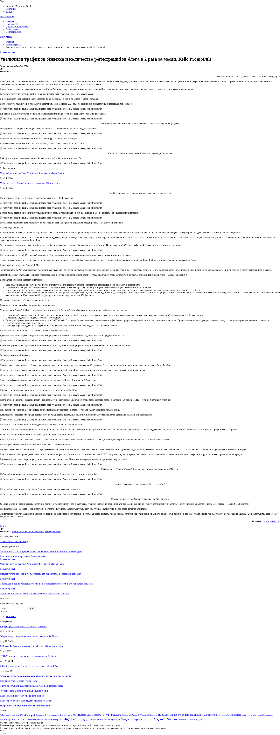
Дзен (161, 714)
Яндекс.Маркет (166, 719)
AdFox (2, 715)
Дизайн (169, 714)
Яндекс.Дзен (114, 720)
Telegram (96, 715)
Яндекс (69, 719)
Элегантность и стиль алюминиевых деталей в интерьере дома (31, 686)
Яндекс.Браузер (83, 720)
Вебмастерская (13, 29)
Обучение (257, 715)
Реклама (40, 719)
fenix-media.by (7, 16)
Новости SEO (13, 24)
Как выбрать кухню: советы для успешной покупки (26, 700)
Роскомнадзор (51, 720)
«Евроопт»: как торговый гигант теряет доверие (25, 705)
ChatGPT (19, 715)
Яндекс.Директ (131, 719)
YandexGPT (137, 715)
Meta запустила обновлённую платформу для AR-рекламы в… (31, 183)
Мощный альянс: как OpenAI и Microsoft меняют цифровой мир (32, 173)
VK (103, 714)
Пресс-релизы (267, 715)
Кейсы (3, 526)
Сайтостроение (13, 32)
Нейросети (247, 715)
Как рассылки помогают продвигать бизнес (22, 695)
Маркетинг (211, 715)
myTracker (68, 715)
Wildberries (127, 715)
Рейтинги (31, 720)
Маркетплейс (223, 715)
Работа (24, 720)
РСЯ (19, 720)
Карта (9, 11)
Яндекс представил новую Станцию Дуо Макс (23, 626)
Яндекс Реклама (201, 720)
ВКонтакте (152, 715)
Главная (10, 21)
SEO (89, 714)
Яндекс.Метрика (187, 720)
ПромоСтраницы (8, 719)
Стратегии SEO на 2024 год (14, 541)
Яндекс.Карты (148, 720)
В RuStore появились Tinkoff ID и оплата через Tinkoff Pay (29, 666)
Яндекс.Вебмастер (99, 719)
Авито (145, 715)
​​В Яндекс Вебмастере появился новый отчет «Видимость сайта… (33, 646)
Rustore (82, 714)
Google (29, 714)
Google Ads (40, 715)
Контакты (11, 9)
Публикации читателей (17, 26)
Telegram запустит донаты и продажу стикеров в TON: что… (30, 636)
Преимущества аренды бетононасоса (18, 681)
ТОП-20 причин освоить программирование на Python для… (30, 656)
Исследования (183, 714)
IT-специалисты (50, 715)
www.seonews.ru (272, 521)
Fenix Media (6, 37)
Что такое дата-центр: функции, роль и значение (24, 691)
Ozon (75, 715)
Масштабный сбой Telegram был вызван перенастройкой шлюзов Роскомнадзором (41, 551)
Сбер (61, 720)
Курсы (203, 715)
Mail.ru (60, 715)
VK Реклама (113, 714)
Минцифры (235, 714)
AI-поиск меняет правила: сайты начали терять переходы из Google (35, 676)
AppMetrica (10, 715)
